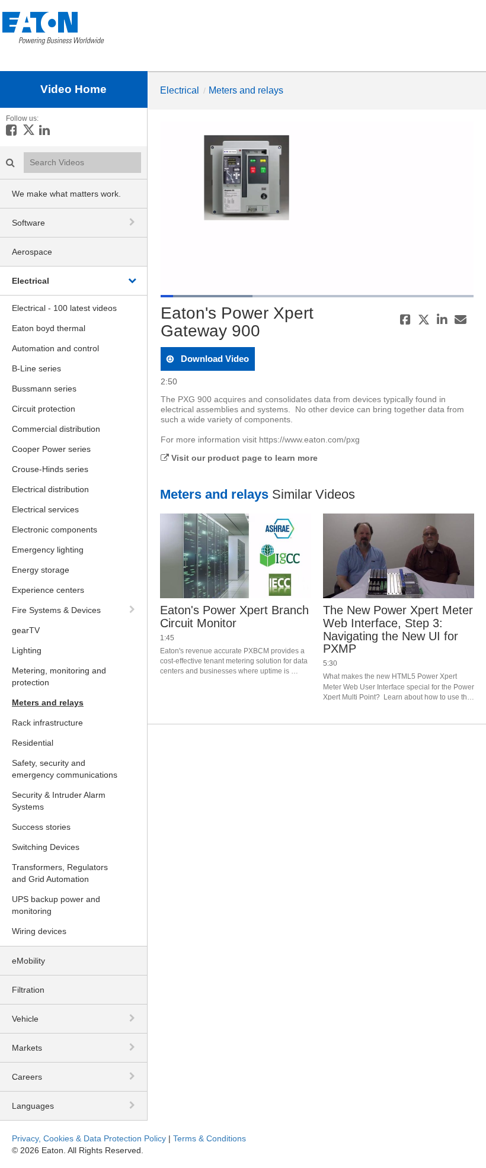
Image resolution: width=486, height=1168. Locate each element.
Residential (32, 742)
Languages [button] (33, 1106)
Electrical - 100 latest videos (64, 308)
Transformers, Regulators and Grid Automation (60, 873)
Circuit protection (43, 408)
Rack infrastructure (47, 722)
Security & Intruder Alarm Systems (58, 800)
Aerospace (32, 251)
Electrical (30, 280)
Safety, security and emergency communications (64, 768)
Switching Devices (45, 847)
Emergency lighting (48, 549)
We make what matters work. (66, 193)
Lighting (26, 650)
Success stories (41, 827)
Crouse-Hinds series (50, 469)
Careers (27, 1077)
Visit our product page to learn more (243, 458)
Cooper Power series (51, 449)
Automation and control (55, 348)
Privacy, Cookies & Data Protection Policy (89, 1138)
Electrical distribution (50, 489)
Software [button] (28, 222)
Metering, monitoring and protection (59, 676)
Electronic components (54, 529)
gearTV (26, 630)
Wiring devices (39, 931)
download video (213, 359)
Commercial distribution (56, 429)
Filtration (28, 989)
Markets (27, 1048)
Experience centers (48, 590)
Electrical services (45, 509)
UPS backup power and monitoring (56, 905)
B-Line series (36, 368)
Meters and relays (48, 702)
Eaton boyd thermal (48, 328)
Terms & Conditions (209, 1138)
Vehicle (25, 1018)
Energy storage (40, 570)
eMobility (28, 960)
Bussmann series (44, 388)
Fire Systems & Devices (56, 610)
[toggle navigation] (133, 222)
